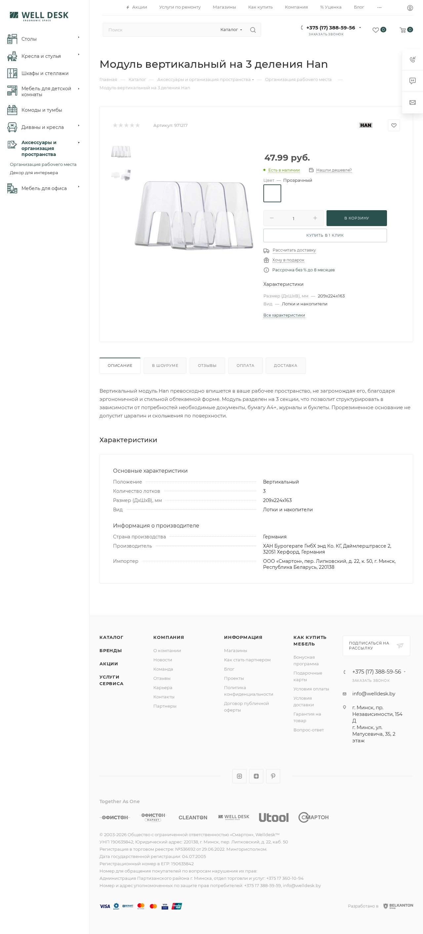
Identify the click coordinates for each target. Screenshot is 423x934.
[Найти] (253, 30)
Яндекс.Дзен (256, 776)
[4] (132, 125)
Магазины (235, 650)
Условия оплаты (311, 688)
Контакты (163, 696)
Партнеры (164, 706)
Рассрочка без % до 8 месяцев (303, 269)
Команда (163, 669)
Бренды (110, 650)
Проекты (234, 678)
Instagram (239, 776)
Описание (120, 365)
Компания (168, 637)
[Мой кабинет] (410, 9)
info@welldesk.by (373, 693)
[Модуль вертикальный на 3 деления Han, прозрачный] (194, 215)
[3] (126, 125)
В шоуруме (165, 365)
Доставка (285, 365)
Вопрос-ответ (308, 729)
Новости (162, 659)
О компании (167, 650)
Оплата (245, 365)
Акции (108, 663)
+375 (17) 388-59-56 (330, 27)
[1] (115, 125)
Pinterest (273, 776)
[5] (137, 125)
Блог (229, 669)
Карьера (163, 687)
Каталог (111, 637)
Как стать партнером (247, 659)
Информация (243, 637)
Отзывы (207, 365)
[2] (120, 125)
